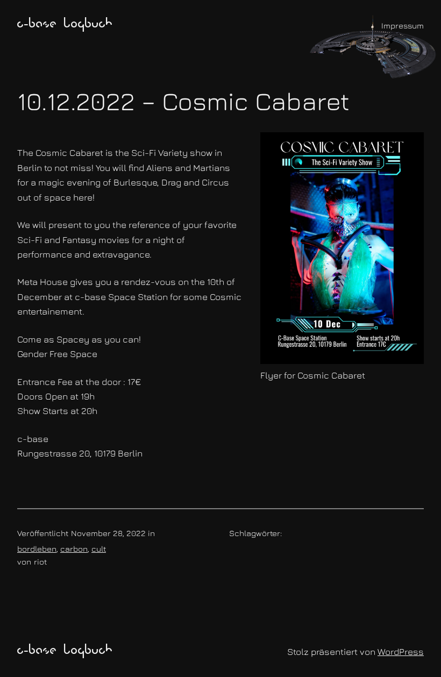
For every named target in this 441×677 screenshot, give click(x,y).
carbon (74, 548)
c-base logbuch (65, 24)
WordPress (401, 651)
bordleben (36, 548)
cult (98, 548)
